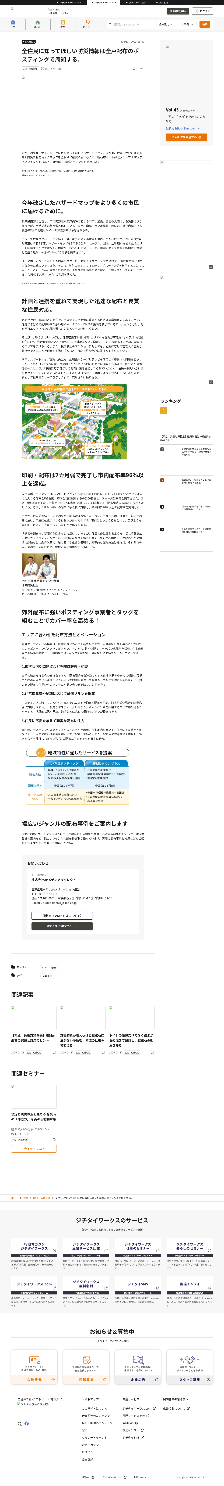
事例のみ (189, 24)
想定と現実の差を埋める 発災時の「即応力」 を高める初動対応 (33, 1116)
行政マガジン (90, 1445)
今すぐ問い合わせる (59, 926)
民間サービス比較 (137, 2)
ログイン (205, 11)
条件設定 (164, 24)
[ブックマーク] (133, 68)
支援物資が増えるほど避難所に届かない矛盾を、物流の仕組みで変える (82, 1040)
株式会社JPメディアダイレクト (53, 879)
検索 (204, 24)
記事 (25, 1198)
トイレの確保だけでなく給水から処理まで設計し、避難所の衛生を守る (131, 1040)
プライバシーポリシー (112, 1477)
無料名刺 (163, 2)
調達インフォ (130, 1430)
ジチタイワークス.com (70, 2)
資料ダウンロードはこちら (60, 915)
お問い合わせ (140, 1477)
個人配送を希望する (184, 137)
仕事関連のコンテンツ (96, 1415)
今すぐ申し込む (34, 1149)
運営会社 (86, 1477)
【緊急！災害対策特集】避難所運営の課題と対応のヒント (33, 1037)
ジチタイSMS (130, 1437)
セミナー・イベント (94, 1437)
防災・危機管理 (41, 1198)
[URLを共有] (141, 68)
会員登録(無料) (178, 11)
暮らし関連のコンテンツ (97, 1423)
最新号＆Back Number (180, 128)
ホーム (15, 1198)
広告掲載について (174, 1408)
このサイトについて (94, 1408)
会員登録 (87, 1459)
